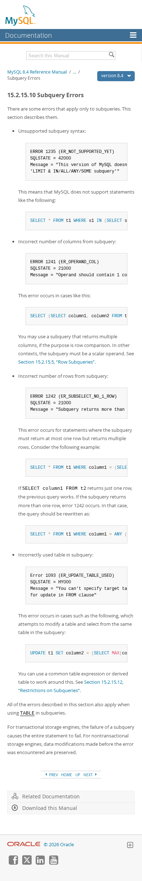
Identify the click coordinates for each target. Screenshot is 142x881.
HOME (66, 774)
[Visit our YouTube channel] (53, 863)
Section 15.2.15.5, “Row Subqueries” (56, 362)
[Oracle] (23, 844)
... (74, 72)
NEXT (88, 774)
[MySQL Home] (20, 15)
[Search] (111, 55)
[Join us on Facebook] (13, 863)
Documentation (28, 35)
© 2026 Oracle (59, 844)
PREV (53, 774)
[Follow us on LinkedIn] (40, 863)
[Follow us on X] (26, 863)
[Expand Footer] (130, 846)
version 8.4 (113, 75)
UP (77, 774)
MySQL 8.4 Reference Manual (37, 72)
